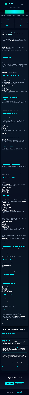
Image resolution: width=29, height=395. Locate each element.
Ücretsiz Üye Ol (19, 383)
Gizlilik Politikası (16, 392)
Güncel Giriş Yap (10, 383)
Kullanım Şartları (20, 392)
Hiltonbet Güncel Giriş (14, 11)
